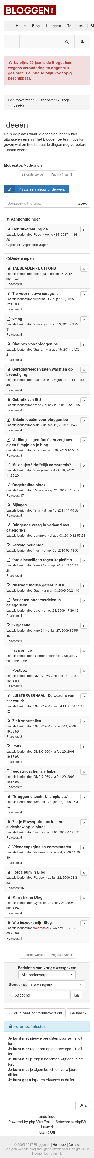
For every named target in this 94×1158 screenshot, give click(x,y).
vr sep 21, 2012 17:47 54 (62, 490)
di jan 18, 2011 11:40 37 (61, 510)
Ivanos (38, 832)
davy (37, 610)
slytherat (40, 852)
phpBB (34, 1121)
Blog (36, 25)
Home (21, 25)
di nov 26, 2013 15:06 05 (62, 405)
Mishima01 (41, 298)
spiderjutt (40, 273)
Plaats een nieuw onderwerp (41, 189)
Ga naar (77, 1012)
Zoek (82, 203)
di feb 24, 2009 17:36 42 (61, 610)
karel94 (39, 565)
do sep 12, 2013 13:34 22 (61, 425)
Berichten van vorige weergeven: (47, 971)
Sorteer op (31, 984)
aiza (37, 450)
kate (37, 425)
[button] (47, 974)
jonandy (39, 324)
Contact (74, 1144)
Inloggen (53, 25)
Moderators (33, 165)
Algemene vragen (36, 244)
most (37, 550)
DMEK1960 (42, 675)
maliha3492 (42, 379)
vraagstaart (42, 470)
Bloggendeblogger (47, 655)
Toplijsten (75, 25)
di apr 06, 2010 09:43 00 (61, 550)
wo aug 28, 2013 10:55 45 (61, 450)
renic (37, 510)
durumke (40, 535)
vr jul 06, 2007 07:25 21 (63, 832)
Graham (39, 349)
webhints (40, 801)
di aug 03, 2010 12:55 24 (67, 535)
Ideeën (16, 124)
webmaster (41, 928)
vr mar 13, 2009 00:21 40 (61, 590)
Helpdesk (59, 1144)
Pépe (37, 234)
